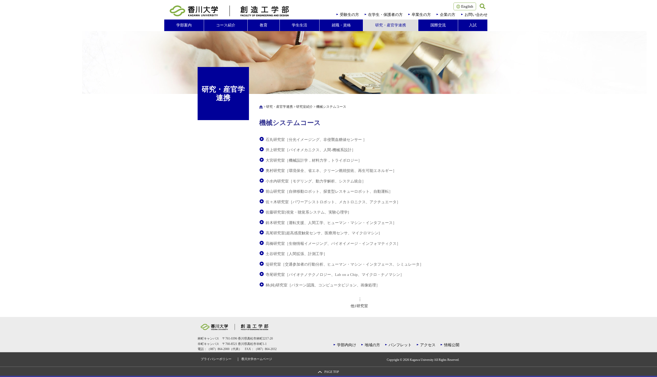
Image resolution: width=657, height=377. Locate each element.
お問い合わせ (476, 15)
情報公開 (451, 345)
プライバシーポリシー (216, 359)
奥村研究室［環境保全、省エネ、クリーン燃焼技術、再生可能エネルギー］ (331, 171)
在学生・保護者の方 (385, 15)
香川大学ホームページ (256, 359)
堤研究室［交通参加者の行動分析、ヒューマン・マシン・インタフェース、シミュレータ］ (344, 264)
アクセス (428, 345)
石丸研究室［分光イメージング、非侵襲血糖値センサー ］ (316, 140)
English (466, 6)
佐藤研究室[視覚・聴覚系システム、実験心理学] (307, 212)
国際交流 (438, 25)
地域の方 (372, 345)
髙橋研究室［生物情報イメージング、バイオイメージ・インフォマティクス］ (333, 243)
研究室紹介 (304, 107)
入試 (473, 25)
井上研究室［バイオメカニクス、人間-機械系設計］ (310, 150)
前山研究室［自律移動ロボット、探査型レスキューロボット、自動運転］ (329, 191)
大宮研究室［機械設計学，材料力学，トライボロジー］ (314, 160)
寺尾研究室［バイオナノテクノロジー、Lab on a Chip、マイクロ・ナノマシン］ (335, 275)
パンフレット (400, 345)
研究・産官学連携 (390, 25)
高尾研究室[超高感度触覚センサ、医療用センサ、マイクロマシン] (323, 233)
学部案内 (184, 25)
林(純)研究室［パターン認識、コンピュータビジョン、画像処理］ (323, 285)
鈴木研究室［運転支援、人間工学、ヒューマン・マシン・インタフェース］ (331, 223)
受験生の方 (349, 15)
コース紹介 (225, 25)
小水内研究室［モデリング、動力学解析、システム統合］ (316, 181)
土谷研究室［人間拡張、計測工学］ (296, 254)
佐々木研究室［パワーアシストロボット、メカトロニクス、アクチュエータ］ (333, 202)
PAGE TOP (331, 372)
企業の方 (447, 15)
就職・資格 (341, 25)
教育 (263, 25)
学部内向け (346, 345)
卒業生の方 (421, 15)
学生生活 (299, 25)
